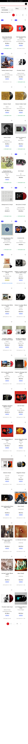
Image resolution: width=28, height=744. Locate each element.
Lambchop (21, 542)
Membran (21, 276)
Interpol (7, 341)
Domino (7, 477)
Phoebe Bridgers (21, 609)
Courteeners (7, 408)
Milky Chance (20, 140)
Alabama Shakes (20, 39)
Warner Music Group (7, 41)
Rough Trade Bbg (20, 410)
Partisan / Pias (7, 343)
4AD (7, 175)
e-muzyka (7, 209)
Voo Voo (7, 207)
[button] (7, 9)
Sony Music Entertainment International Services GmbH (7, 75)
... (19, 15)
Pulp (21, 408)
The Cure (21, 241)
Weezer (7, 106)
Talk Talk (7, 274)
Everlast (20, 274)
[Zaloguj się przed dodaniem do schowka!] (12, 20)
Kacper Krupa (7, 140)
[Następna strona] (26, 15)
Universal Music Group (20, 242)
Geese (7, 375)
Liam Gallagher (7, 241)
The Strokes (7, 73)
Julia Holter (7, 475)
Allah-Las (21, 442)
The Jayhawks (7, 308)
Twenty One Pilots (7, 39)
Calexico (7, 576)
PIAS (21, 443)
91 (22, 15)
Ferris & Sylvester (7, 542)
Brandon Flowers (21, 73)
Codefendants (21, 509)
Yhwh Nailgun (21, 475)
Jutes (7, 509)
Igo (20, 173)
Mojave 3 (7, 173)
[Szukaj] (26, 4)
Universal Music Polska (20, 41)
